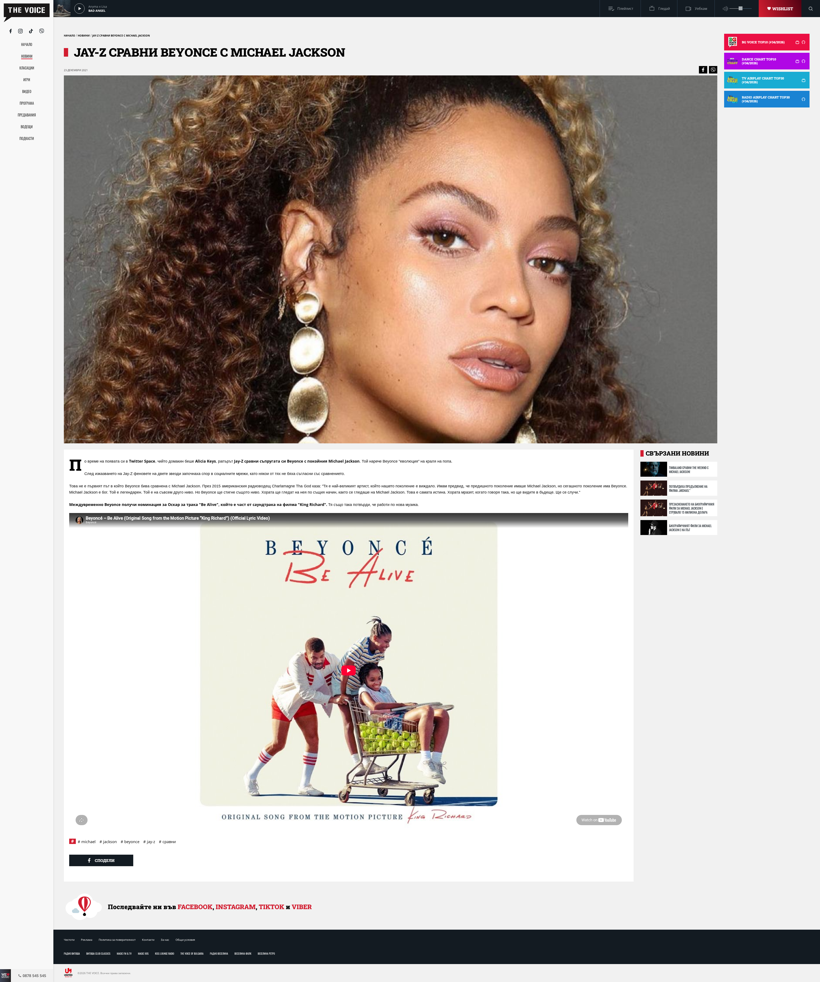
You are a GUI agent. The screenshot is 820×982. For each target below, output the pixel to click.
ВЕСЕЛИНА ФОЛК (242, 953)
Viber (302, 907)
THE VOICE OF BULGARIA (192, 953)
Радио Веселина (219, 953)
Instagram (236, 907)
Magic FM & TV (124, 953)
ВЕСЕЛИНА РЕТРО (266, 953)
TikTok (271, 907)
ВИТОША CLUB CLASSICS (98, 953)
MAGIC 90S (143, 953)
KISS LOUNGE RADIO (164, 953)
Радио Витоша (72, 953)
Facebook (195, 907)
